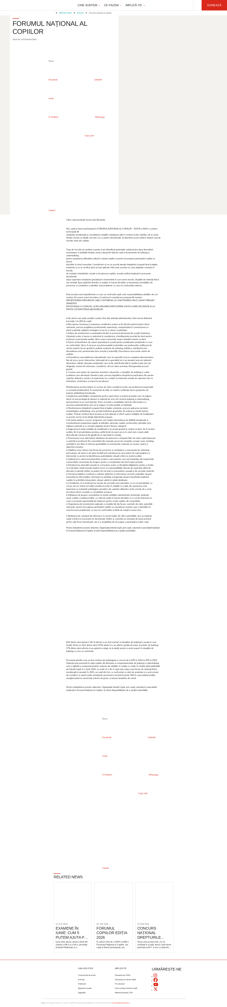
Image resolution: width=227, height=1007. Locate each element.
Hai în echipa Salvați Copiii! (126, 988)
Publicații (82, 984)
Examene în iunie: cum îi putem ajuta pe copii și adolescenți (71, 937)
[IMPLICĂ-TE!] (144, 5)
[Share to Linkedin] (31, 173)
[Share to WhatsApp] (66, 173)
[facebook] (155, 981)
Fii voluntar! (120, 984)
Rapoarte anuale (85, 988)
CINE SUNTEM (87, 5)
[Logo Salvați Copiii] (50, 975)
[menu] (111, 5)
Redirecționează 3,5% (124, 993)
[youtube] (155, 985)
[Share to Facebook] (31, 154)
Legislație (82, 993)
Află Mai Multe (65, 13)
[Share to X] (66, 154)
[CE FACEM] (121, 5)
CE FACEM (111, 5)
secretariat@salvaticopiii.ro (121, 1003)
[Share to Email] (31, 192)
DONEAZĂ (214, 5)
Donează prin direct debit (125, 980)
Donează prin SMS (122, 975)
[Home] (52, 13)
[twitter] (155, 990)
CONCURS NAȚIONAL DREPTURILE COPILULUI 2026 (151, 935)
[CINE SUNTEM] (99, 5)
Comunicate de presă (87, 975)
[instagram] (155, 976)
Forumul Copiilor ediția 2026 (111, 933)
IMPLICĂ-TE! (133, 5)
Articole (80, 13)
